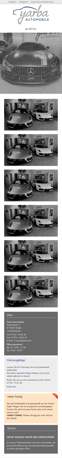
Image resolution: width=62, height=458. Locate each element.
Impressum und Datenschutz (42, 2)
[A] (31, 115)
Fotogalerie (23, 2)
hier (35, 415)
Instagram (12, 2)
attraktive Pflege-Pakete (27, 373)
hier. (14, 387)
